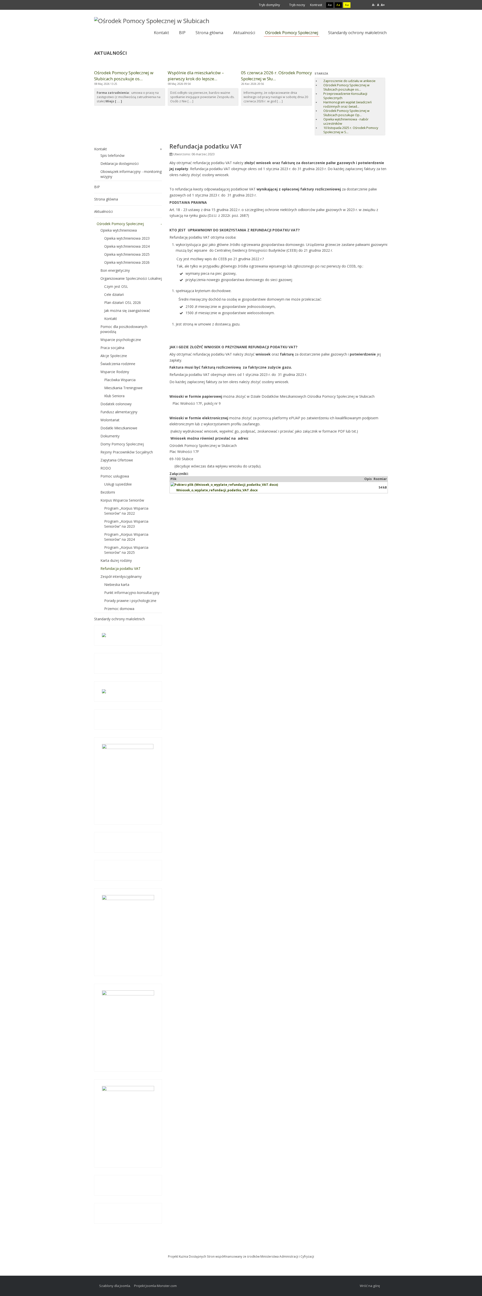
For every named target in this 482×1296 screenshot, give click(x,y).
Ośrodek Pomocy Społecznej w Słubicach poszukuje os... (123, 76)
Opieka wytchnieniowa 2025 (127, 254)
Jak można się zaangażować (127, 310)
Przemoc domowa (119, 608)
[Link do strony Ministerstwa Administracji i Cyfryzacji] (241, 1249)
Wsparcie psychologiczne (120, 339)
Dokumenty (109, 436)
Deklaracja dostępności (119, 163)
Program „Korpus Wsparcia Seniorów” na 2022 (126, 511)
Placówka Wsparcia (120, 379)
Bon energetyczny (115, 270)
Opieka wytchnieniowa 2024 (127, 246)
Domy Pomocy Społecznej (122, 444)
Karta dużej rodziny (116, 560)
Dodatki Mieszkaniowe (118, 428)
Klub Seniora (114, 395)
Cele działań (114, 294)
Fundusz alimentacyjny (118, 412)
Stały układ (357, 5)
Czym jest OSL (116, 286)
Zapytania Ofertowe (116, 460)
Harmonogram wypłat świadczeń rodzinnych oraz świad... (347, 104)
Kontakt (100, 149)
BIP (97, 186)
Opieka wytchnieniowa (118, 230)
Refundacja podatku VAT (120, 568)
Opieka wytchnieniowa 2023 (127, 238)
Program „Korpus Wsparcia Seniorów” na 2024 (126, 537)
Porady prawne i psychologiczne (130, 600)
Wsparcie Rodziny (114, 371)
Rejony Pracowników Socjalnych (126, 452)
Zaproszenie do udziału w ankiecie (349, 81)
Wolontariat (109, 420)
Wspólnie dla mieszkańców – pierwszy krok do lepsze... (196, 76)
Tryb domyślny (269, 5)
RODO (105, 468)
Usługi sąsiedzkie (118, 484)
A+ (383, 5)
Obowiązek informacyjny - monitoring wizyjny (131, 174)
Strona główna (106, 199)
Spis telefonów (112, 155)
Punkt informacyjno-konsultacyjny (131, 592)
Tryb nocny (296, 5)
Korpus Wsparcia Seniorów (122, 500)
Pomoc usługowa (114, 476)
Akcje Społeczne (113, 355)
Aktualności (103, 211)
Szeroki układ (363, 5)
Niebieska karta (116, 584)
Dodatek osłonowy (116, 403)
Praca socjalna (112, 347)
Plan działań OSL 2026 (122, 302)
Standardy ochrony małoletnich (119, 619)
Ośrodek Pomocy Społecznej (120, 223)
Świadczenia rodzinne (117, 363)
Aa (330, 5)
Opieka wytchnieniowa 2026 (127, 262)
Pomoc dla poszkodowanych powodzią (123, 329)
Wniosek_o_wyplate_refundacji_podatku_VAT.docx (217, 490)
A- (373, 5)
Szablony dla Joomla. (115, 1285)
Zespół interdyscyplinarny (121, 576)
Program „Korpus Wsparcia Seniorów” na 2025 (126, 550)
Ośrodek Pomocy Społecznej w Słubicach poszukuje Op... (346, 113)
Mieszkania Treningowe (123, 387)
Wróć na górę (370, 1285)
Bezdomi (107, 492)
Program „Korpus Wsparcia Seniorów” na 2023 (126, 524)
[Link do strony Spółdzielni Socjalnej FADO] (242, 1249)
